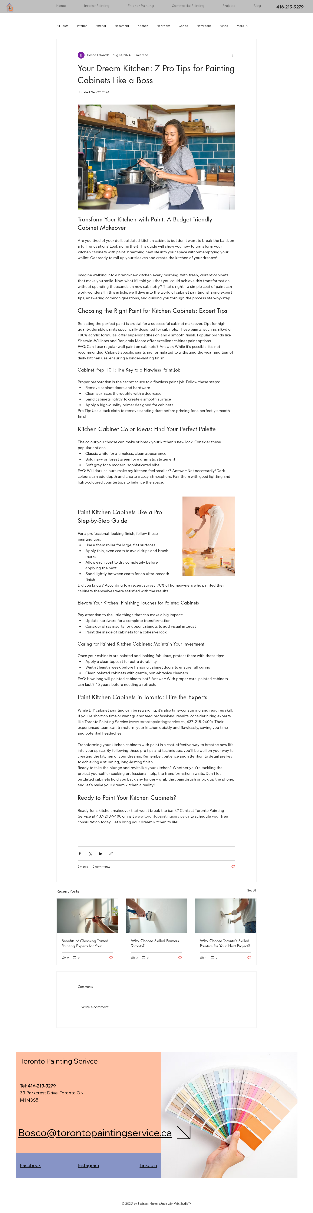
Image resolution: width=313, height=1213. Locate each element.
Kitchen (143, 26)
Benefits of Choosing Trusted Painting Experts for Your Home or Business (85, 943)
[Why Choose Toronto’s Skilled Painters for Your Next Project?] (225, 916)
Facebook (30, 1165)
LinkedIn (148, 1165)
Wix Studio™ (182, 1204)
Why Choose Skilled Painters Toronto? (155, 943)
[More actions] (232, 55)
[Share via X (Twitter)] (90, 853)
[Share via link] (111, 853)
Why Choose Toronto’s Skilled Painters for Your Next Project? (225, 943)
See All (252, 890)
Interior (82, 26)
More (240, 26)
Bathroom (204, 26)
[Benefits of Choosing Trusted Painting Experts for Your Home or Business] (87, 916)
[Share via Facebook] (80, 853)
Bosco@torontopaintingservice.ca (95, 1132)
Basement (122, 26)
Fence (224, 26)
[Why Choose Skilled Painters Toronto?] (156, 916)
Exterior (100, 26)
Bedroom (163, 26)
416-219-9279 (290, 6)
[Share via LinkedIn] (101, 853)
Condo (183, 26)
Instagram (88, 1165)
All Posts (62, 26)
